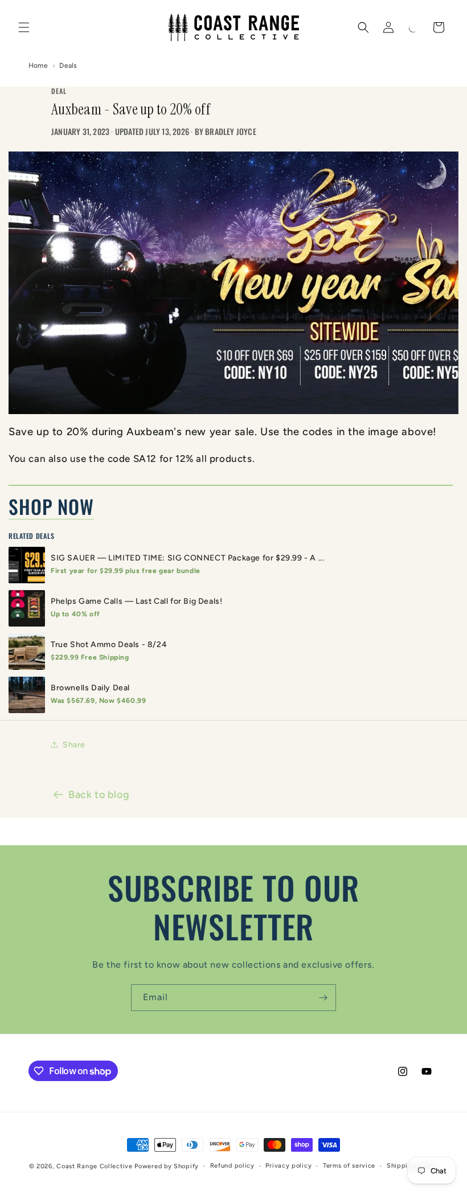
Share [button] (74, 745)
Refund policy (232, 1165)
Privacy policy (288, 1165)
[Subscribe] (322, 997)
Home (38, 65)
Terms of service (349, 1165)
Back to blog (98, 794)
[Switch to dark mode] (413, 27)
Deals (68, 65)
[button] (23, 27)
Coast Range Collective (94, 1166)
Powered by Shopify (166, 1166)
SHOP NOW (51, 506)
